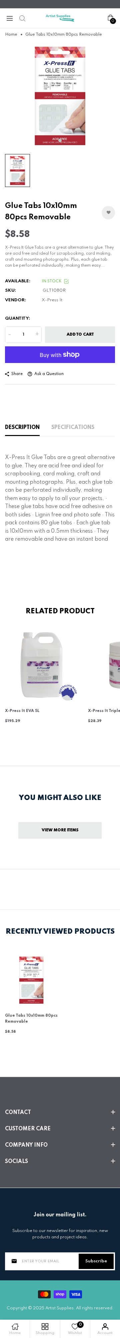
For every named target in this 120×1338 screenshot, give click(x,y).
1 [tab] (60, 140)
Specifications (72, 427)
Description (22, 427)
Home (11, 35)
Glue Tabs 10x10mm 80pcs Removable (31, 1019)
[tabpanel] (60, 96)
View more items (60, 830)
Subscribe (96, 1261)
